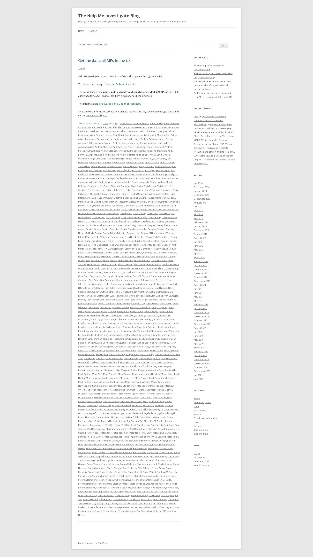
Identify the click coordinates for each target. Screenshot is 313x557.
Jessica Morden (97, 315)
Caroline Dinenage (105, 178)
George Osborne (93, 260)
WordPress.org (201, 465)
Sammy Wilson (122, 460)
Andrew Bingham (131, 139)
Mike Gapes (146, 397)
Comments (201, 461)
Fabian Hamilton (169, 240)
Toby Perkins (105, 499)
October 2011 (200, 277)
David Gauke (155, 209)
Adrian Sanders (171, 123)
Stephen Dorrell (133, 475)
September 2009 (202, 371)
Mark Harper (138, 374)
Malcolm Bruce (124, 366)
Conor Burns (91, 197)
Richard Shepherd (161, 444)
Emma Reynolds (99, 240)
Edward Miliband (149, 233)
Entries (199, 457)
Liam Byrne (89, 358)
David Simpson (169, 217)
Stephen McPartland (142, 479)
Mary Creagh (109, 385)
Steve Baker (102, 487)
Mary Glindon (123, 385)
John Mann (95, 327)
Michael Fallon (116, 393)
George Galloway (120, 256)
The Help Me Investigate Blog (109, 16)
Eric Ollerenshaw (126, 240)
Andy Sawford (112, 154)
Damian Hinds (116, 201)
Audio (197, 398)
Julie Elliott (103, 342)
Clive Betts (164, 193)
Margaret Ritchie (129, 370)
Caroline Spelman (170, 178)
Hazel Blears (155, 280)
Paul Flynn (169, 425)
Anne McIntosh (167, 162)
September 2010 (202, 324)
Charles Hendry (123, 182)
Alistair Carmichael (127, 135)
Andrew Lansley (135, 142)
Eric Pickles (140, 240)
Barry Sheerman (163, 166)
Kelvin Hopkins (96, 350)
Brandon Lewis (121, 174)
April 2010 (198, 343)
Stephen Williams (86, 487)
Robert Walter (98, 452)
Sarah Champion (156, 460)
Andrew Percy (120, 146)
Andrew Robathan (137, 146)
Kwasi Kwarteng (117, 354)
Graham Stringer (117, 272)
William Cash (150, 507)
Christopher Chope (99, 193)
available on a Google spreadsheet (122, 103)
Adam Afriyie (126, 123)
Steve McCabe (129, 487)
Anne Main (119, 162)
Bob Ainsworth (163, 170)
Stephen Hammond (87, 479)
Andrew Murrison (103, 146)
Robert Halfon (140, 448)
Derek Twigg (130, 225)
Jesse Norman (166, 311)
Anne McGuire (152, 162)
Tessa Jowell (165, 491)
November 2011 (201, 273)
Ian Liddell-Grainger (95, 295)
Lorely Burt (95, 362)
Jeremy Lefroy (136, 311)
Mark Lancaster (93, 378)
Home (81, 31)
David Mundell (113, 217)
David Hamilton (170, 209)
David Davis (126, 209)
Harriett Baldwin (141, 280)
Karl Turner (120, 346)
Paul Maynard (108, 428)
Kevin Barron (156, 350)
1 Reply (81, 68)
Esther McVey (153, 240)
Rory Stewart (111, 456)
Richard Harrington (124, 444)
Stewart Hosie (85, 491)
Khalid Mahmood (86, 354)
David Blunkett (162, 205)
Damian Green (101, 201)
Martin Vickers (95, 385)
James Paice (165, 303)
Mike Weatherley (111, 401)
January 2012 (200, 265)
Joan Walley (145, 319)
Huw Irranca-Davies (143, 287)
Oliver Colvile (132, 417)
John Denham (109, 323)
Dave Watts (117, 205)
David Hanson (85, 213)
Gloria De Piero (125, 264)
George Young (110, 260)
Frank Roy (102, 248)
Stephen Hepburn (107, 479)
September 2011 (202, 281)
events (197, 414)
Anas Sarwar (97, 139)
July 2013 (198, 206)
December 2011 (201, 269)
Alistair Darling (144, 135)
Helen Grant (128, 283)
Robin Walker (139, 452)
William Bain (137, 507)
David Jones (126, 213)
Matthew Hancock (155, 385)
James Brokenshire (87, 303)
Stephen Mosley (86, 483)
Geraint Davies (125, 260)
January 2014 (200, 190)
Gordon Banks (153, 264)
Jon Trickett (96, 334)
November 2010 (201, 316)
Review (197, 425)
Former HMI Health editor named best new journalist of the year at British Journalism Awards (212, 85)
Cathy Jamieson (106, 182)
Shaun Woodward (97, 468)
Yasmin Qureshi (94, 511)
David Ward (120, 221)
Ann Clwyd (149, 158)
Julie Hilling (114, 342)
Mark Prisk (154, 378)
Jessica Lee (83, 315)
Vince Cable (92, 507)
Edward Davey (102, 233)
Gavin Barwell (162, 248)
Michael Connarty (147, 389)
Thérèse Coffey (122, 495)
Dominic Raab (108, 229)
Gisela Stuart (93, 264)
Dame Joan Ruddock (165, 197)
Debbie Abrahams (98, 225)
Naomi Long (92, 405)
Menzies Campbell (128, 389)
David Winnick (148, 221)
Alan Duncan (124, 127)
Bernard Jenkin (124, 170)
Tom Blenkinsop (120, 499)
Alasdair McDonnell (109, 131)
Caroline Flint (122, 178)
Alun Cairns (171, 135)
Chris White (166, 189)
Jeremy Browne (92, 311)
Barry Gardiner (146, 166)
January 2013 (200, 226)
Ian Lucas (111, 295)
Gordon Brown (85, 268)
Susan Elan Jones (133, 491)
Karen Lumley (90, 346)
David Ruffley (141, 217)
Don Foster (121, 229)
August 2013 (200, 202)
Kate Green (132, 346)
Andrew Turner (145, 150)
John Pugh (137, 327)
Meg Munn (102, 389)
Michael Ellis (84, 393)
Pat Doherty (133, 421)
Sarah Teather (94, 464)
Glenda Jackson (109, 264)
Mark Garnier (124, 374)
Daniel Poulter (85, 205)
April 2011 (198, 300)
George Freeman (102, 256)
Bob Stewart (107, 174)
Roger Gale (152, 452)
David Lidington (166, 213)
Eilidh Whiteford (102, 236)
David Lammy (139, 213)
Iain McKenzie (113, 291)
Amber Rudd (84, 139)
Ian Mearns (122, 295)
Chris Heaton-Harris (97, 189)
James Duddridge (123, 303)
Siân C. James (144, 468)
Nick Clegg (120, 409)
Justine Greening (145, 342)
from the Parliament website (121, 84)
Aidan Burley (84, 127)
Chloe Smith (137, 186)
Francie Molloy (132, 244)
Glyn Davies (139, 264)
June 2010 (198, 335)
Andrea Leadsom (113, 139)
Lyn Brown (168, 362)
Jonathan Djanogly (132, 334)
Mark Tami (130, 381)
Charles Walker (157, 182)
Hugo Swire (126, 287)
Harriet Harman (124, 280)
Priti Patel (167, 436)
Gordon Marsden (122, 268)
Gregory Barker (158, 276)
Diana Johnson (163, 225)
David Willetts (133, 221)
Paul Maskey (93, 428)
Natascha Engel (106, 405)
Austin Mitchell (114, 166)
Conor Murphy (106, 197)
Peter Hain (134, 432)
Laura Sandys (147, 354)
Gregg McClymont (141, 276)
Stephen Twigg (169, 483)
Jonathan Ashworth (112, 334)
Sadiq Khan (84, 460)
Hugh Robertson (112, 287)
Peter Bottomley (120, 432)
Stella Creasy (84, 475)
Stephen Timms (153, 483)
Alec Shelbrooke (142, 131)
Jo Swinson (133, 319)
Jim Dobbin (128, 315)
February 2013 (201, 222)
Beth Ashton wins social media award (212, 93)
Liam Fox (100, 358)
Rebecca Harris (94, 440)
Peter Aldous (93, 432)
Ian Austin (150, 291)
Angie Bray (95, 158)
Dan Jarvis (140, 201)
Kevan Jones (143, 350)
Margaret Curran (95, 370)
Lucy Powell (156, 362)
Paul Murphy (122, 428)
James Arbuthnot (167, 299)
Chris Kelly (113, 189)
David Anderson (146, 205)
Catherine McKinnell (88, 182)
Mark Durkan (84, 374)
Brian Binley (136, 174)
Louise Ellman (127, 362)
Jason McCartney (120, 307)
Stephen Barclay (100, 475)
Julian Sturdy (91, 342)
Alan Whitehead (91, 131)
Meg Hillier (91, 389)
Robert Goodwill (124, 448)
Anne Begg (108, 162)
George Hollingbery (139, 256)
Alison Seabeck (97, 135)
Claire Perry (152, 193)
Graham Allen (156, 268)
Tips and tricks (201, 429)
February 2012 (201, 261)
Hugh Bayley (97, 287)
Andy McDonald (96, 154)
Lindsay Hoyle (145, 358)
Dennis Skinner (115, 225)
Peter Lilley (146, 432)
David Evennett (140, 209)
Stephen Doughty (150, 475)
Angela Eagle (142, 154)
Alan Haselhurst (139, 127)
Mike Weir (125, 401)
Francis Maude (148, 244)
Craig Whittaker (121, 197)
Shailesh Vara (165, 464)
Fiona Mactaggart (99, 244)
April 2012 (198, 253)
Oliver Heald (146, 417)
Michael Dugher (164, 389)
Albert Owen (126, 131)
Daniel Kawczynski (170, 201)
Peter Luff (157, 432)
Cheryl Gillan (110, 186)
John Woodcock (171, 330)
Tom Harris (173, 499)
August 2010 (200, 328)
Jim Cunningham (114, 315)
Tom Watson (84, 503)
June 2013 (198, 210)
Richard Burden (158, 440)
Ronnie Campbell (95, 456)
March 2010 (199, 347)
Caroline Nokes (152, 178)
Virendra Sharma (107, 507)
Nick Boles (109, 409)
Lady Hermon (132, 354)
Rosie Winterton (141, 456)
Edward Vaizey (85, 236)
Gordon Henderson (103, 268)
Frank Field (90, 248)
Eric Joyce (112, 240)
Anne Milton (84, 166)
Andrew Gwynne (103, 142)
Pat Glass (144, 421)
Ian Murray (134, 295)
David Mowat (98, 217)
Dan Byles (129, 201)
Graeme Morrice (140, 268)
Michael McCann (146, 393)
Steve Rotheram (157, 487)
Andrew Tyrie (160, 150)
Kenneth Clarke (111, 350)
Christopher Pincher (119, 193)
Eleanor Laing (117, 236)
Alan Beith (97, 127)
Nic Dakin (159, 405)
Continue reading (96, 115)
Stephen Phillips (121, 483)
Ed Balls (90, 233)
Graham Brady (171, 268)
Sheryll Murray (130, 468)
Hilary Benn (84, 287)
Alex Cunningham (159, 131)
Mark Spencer (117, 381)
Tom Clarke (146, 499)
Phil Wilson (83, 436)
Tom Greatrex (160, 499)
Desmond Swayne (146, 225)
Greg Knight (108, 276)
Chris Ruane (138, 189)
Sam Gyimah (108, 460)
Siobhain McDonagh (167, 472)
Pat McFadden (157, 421)
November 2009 (201, 363)
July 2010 (198, 331)
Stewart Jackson (101, 491)
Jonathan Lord (85, 338)
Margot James (145, 370)
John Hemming (160, 323)
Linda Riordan (131, 358)
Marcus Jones (155, 366)
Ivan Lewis (169, 295)
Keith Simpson (168, 346)
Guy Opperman (107, 280)
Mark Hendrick (153, 374)
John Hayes (133, 323)
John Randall (149, 327)
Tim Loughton (167, 495)
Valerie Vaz (162, 503)
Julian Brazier (135, 338)
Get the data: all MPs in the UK (104, 60)
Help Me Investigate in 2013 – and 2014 (213, 96)
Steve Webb (172, 487)
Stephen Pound (137, 483)
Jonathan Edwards (151, 334)
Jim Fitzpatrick (151, 315)
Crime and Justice (202, 402)
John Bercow (84, 323)
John (196, 116)
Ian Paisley (146, 295)
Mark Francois (110, 374)
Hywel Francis (160, 287)
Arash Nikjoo (200, 124)
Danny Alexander (102, 205)
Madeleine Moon (107, 366)
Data (105, 123)
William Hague (164, 507)
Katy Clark (155, 346)
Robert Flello (109, 448)
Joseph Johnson (120, 338)
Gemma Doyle (111, 252)
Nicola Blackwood (134, 413)
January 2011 (200, 308)
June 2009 (198, 378)
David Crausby (112, 209)
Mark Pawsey (141, 378)
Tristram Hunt (145, 503)
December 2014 (201, 187)
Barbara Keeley (130, 166)
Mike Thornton (94, 401)
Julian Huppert (150, 338)
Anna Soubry (95, 162)
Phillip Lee (156, 436)
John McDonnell (109, 327)
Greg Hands (96, 276)
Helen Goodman (112, 283)
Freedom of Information (205, 418)
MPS (145, 401)
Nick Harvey (155, 409)
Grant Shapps (169, 272)
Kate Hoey (144, 346)
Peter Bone (106, 432)
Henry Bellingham (156, 283)
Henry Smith (172, 283)
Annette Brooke (98, 166)
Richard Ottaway (143, 444)
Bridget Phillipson (169, 174)
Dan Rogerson (153, 201)
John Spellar (96, 330)
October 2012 (200, 234)
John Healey (146, 323)
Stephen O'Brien (103, 483)
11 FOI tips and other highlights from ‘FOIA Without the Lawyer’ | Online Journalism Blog (214, 155)
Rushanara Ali (157, 456)
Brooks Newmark (86, 178)
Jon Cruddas (84, 334)
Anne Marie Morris (135, 162)
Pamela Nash (107, 421)
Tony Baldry (97, 503)
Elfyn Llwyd (130, 236)
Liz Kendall (83, 362)
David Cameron (96, 209)
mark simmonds (101, 381)
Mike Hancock (159, 397)
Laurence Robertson (165, 354)
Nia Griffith (148, 405)
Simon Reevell (135, 472)
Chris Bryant (150, 186)
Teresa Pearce (150, 491)
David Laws (152, 213)
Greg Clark (83, 276)
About (93, 31)
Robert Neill (153, 448)
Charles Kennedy (140, 182)
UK (154, 503)
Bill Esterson (138, 170)
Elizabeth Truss (144, 236)
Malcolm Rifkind (140, 366)
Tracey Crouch (130, 503)
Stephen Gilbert (168, 475)
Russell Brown (172, 456)
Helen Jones (141, 283)
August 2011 (200, 284)
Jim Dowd (138, 315)
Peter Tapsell (169, 432)
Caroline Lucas (136, 178)
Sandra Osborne (139, 460)
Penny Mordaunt (165, 428)
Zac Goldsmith (144, 511)
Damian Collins (85, 201)
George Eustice (85, 256)
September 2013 (202, 198)
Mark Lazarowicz (110, 378)
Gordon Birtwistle (170, 264)
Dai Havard (148, 197)
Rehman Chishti (110, 440)
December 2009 (201, 359)
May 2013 (198, 214)
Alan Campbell (110, 127)
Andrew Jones (120, 142)
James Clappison (106, 303)
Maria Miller (171, 370)
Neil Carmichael (123, 405)
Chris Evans (162, 186)
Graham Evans (85, 272)
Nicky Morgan (118, 413)
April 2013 (198, 218)
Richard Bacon (126, 440)
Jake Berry (153, 299)
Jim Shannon (107, 319)
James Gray (139, 303)
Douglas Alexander (137, 229)
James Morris (152, 303)
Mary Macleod (138, 385)
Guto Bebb (94, 280)
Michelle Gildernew (103, 397)
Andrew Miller (165, 142)
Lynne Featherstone (88, 366)
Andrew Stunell (129, 150)
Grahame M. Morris (151, 272)
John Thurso (138, 330)
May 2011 (198, 296)
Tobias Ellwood (90, 499)
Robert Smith (166, 448)
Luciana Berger (142, 362)
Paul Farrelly (157, 425)
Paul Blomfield (128, 425)
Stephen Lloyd (124, 479)
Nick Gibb (143, 409)
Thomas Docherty (139, 495)
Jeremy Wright (151, 311)
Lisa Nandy (171, 358)
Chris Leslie (125, 189)
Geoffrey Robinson (166, 252)
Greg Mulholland (123, 276)
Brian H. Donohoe (151, 174)
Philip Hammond (125, 436)
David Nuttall (127, 217)
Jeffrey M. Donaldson (140, 307)
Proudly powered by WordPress (93, 543)
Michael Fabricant (99, 393)
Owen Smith (94, 421)
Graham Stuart (134, 272)
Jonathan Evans (169, 334)
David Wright (162, 221)
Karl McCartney (105, 346)
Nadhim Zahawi (156, 401)
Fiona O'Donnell (116, 244)
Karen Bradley (162, 342)
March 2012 (199, 257)
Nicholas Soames (94, 409)
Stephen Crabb (117, 475)
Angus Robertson (134, 158)
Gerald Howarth (142, 260)
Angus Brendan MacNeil (113, 158)
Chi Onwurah (123, 186)
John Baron (169, 319)
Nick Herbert (168, 409)
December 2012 (201, 230)
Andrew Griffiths (86, 142)
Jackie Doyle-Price (120, 299)
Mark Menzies (127, 378)
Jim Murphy (94, 319)
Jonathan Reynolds (102, 338)
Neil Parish (137, 405)
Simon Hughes (107, 472)
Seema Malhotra (128, 464)
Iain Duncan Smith (96, 291)
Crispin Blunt (136, 197)
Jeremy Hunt (123, 311)
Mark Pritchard (168, 378)
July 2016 (198, 183)
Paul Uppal (134, 428)
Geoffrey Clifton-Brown (130, 252)
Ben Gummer (95, 170)
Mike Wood (136, 401)
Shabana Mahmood (147, 464)
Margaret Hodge (112, 370)
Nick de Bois (132, 409)
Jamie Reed (93, 307)
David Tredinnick (105, 221)
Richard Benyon (142, 440)
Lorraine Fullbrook (110, 362)
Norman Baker (103, 417)
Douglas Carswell (156, 229)
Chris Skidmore (152, 189)
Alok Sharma (158, 135)
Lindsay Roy (159, 358)
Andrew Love (150, 142)
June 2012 (198, 245)
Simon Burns (158, 468)
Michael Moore (85, 397)
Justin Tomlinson (128, 342)
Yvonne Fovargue (127, 511)
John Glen (122, 323)
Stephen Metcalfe (162, 479)
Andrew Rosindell (155, 146)
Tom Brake (134, 499)
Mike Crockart (120, 397)
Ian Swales (157, 295)
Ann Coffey (160, 158)
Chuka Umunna (138, 193)
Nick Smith (105, 413)
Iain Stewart (127, 291)
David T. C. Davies (87, 221)
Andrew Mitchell (86, 146)
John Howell (173, 323)
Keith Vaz (83, 350)
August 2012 (200, 237)
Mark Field (97, 374)
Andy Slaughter (127, 154)
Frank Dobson (163, 244)
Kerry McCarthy (128, 350)
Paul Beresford (112, 425)
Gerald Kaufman (159, 260)
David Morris (84, 217)
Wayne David (123, 507)
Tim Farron (154, 495)
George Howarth (158, 256)
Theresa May (90, 495)
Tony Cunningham (113, 503)
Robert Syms (84, 452)
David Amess (130, 205)
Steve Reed (142, 487)
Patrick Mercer (97, 425)
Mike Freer (133, 397)
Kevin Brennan (171, 350)
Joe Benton (157, 319)
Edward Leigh (133, 233)
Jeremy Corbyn (108, 311)
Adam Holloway (141, 123)
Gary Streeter (147, 248)
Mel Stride (113, 389)
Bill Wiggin (150, 170)
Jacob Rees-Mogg (138, 299)
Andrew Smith (93, 150)
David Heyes (112, 213)
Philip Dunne (110, 436)
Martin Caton (157, 381)
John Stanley (109, 330)
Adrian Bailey (156, 123)
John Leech (83, 327)
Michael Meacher (164, 393)
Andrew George (165, 139)
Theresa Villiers (106, 495)
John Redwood (163, 327)
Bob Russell (94, 174)
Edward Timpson (166, 233)
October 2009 (200, 367)
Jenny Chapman (159, 307)
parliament (120, 421)
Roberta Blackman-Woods (119, 452)
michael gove (130, 393)
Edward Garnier (118, 233)
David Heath (99, 213)
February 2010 (201, 351)
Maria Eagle (158, 370)
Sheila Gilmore (114, 468)
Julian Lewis (164, 338)
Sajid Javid (96, 460)
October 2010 (200, 320)
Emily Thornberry (161, 236)
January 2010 (200, 355)
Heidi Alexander (96, 283)
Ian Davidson (162, 291)
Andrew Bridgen (149, 139)
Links (196, 422)
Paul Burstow (143, 425)
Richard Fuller (90, 444)
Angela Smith (156, 154)
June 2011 (198, 292)
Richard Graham (106, 444)
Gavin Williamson (95, 252)
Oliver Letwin (159, 417)
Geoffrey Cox (149, 252)
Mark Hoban (167, 374)
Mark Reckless (85, 381)
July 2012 (198, 241)
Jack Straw (105, 299)
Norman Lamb (118, 417)
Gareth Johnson (115, 248)
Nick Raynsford (91, 413)
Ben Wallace (109, 170)
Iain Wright (139, 291)
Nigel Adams (150, 413)
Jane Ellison (105, 307)
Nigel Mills (90, 417)
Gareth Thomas (132, 248)
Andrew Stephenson (111, 150)
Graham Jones (101, 272)
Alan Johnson (154, 127)
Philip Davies (96, 436)
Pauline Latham (148, 428)
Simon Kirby (121, 472)
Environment (200, 410)
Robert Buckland (94, 448)
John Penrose (124, 327)
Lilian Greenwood (114, 358)
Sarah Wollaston (110, 464)
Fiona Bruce (84, 244)
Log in (197, 453)
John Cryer (96, 323)
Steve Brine (115, 487)
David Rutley (155, 217)
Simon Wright (149, 472)
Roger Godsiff (166, 452)
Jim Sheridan (121, 319)
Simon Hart (93, 472)
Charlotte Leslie (95, 186)
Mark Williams (143, 381)
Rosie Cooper (125, 456)
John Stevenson (124, 330)
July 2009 (198, 375)
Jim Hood (163, 315)
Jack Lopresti (93, 299)
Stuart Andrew (117, 491)
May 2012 (198, 249)
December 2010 (201, 312)
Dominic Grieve (93, 229)
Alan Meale (167, 127)
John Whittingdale (154, 330)
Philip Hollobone (142, 436)
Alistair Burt (111, 135)
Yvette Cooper (110, 511)
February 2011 (201, 304)
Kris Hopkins (102, 354)
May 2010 (198, 339)
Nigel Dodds (163, 413)
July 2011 (198, 288)
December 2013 (201, 194)
